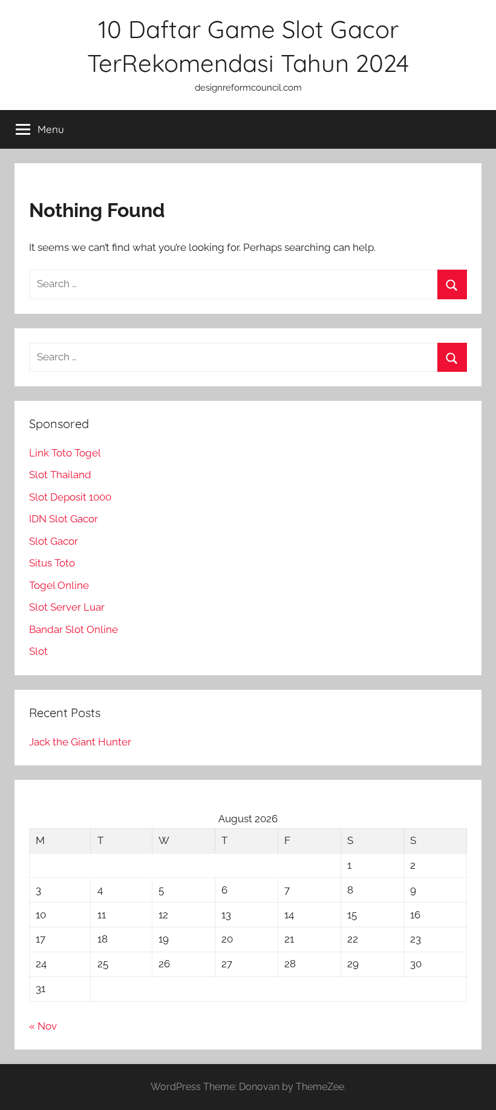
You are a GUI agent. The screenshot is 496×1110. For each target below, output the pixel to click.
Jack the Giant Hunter (80, 742)
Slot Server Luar (67, 607)
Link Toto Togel (65, 453)
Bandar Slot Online (73, 629)
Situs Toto (52, 563)
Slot (38, 651)
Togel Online (59, 585)
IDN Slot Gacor (63, 519)
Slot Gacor (53, 541)
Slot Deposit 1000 (70, 497)
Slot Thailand (60, 475)
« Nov (43, 1026)
